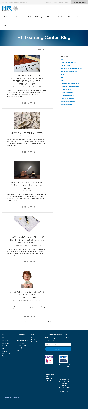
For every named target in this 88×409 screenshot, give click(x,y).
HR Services (50, 17)
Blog (5, 25)
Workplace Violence (67, 104)
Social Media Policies (67, 95)
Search (48, 2)
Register (61, 2)
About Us (60, 17)
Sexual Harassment (67, 92)
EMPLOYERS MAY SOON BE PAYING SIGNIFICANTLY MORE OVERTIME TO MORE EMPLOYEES (27, 295)
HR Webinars (8, 17)
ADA (62, 59)
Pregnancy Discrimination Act (70, 83)
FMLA (62, 77)
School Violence (66, 89)
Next (49, 321)
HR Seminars (20, 17)
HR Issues (70, 17)
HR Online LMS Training (35, 17)
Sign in (54, 2)
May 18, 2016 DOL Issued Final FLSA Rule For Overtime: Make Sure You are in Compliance (27, 240)
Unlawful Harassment (67, 98)
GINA (62, 80)
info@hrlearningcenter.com (18, 2)
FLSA (49, 49)
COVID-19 (19, 350)
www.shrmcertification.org (65, 391)
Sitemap (5, 351)
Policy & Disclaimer (7, 399)
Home (39, 49)
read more (19, 96)
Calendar (80, 17)
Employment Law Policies (69, 71)
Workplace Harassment (68, 101)
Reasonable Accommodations (70, 86)
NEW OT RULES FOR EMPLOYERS (26, 133)
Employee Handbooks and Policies (71, 68)
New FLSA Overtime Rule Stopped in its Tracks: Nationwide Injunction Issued (27, 185)
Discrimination (65, 65)
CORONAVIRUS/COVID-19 (68, 62)
